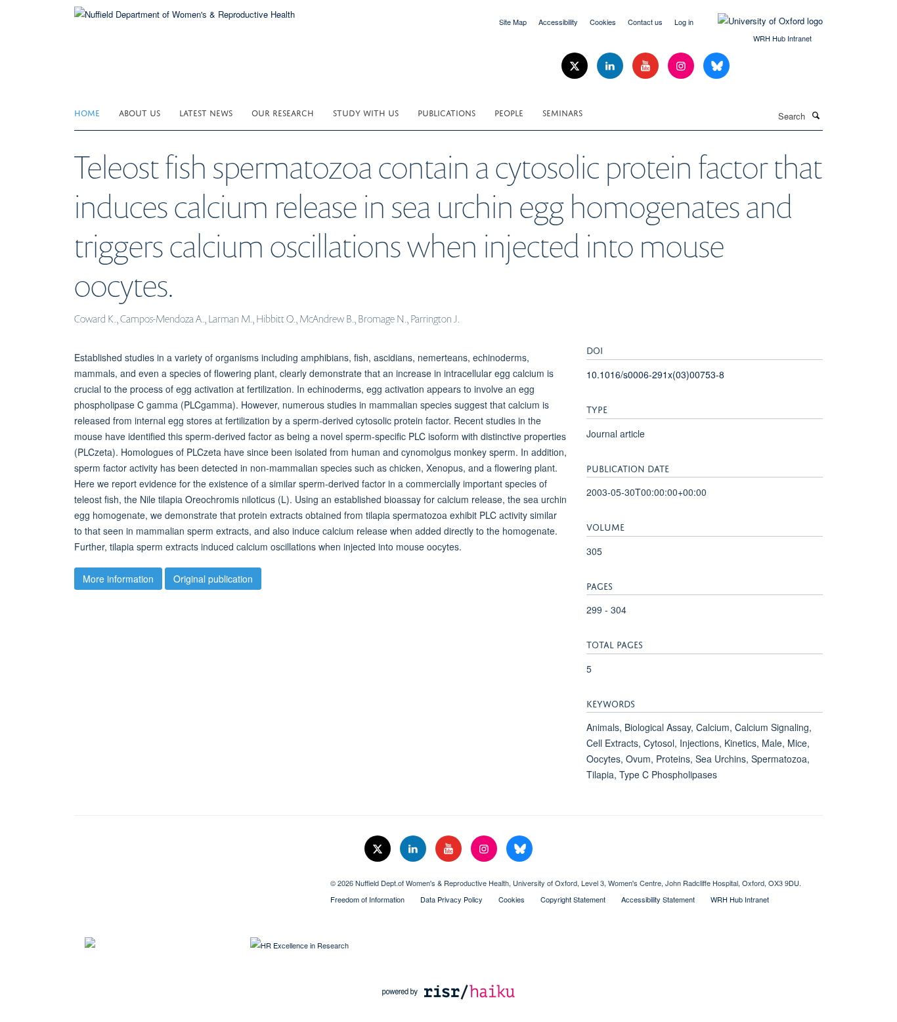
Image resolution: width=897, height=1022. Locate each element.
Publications (446, 112)
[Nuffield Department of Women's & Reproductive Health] (184, 9)
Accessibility (558, 21)
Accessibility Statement (658, 899)
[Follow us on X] (575, 66)
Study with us (366, 112)
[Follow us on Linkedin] (611, 66)
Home (87, 112)
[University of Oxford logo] (760, 21)
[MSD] (192, 878)
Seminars (562, 112)
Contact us (645, 21)
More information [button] (118, 578)
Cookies (603, 21)
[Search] (815, 115)
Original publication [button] (213, 578)
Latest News (205, 112)
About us (139, 112)
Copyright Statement (572, 899)
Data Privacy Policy (451, 899)
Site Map (513, 21)
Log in (683, 21)
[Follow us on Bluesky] (716, 66)
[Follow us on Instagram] (682, 66)
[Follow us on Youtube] (646, 66)
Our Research (283, 112)
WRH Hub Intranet (782, 38)
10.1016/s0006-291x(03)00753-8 (655, 374)
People (508, 112)
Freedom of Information (367, 899)
